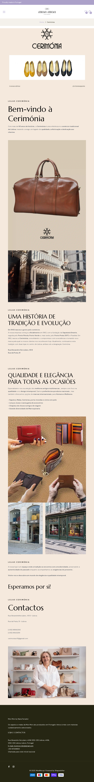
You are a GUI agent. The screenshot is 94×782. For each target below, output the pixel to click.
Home (42, 22)
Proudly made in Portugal (11, 2)
